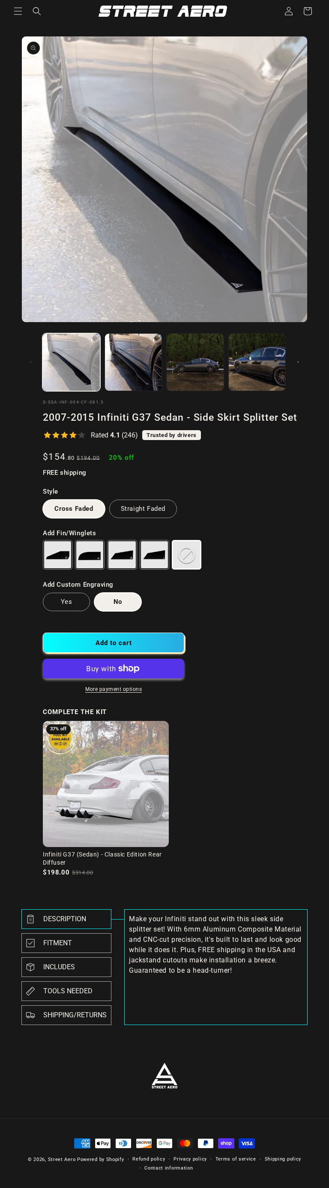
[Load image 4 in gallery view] (257, 362)
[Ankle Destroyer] (122, 555)
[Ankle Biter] (57, 555)
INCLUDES (59, 967)
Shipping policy (283, 1159)
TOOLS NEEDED (68, 991)
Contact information (168, 1168)
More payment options (113, 689)
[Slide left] (30, 362)
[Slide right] (298, 362)
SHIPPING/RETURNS (75, 1015)
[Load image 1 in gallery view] (71, 362)
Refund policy (148, 1159)
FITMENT (57, 943)
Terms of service (235, 1159)
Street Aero (62, 1159)
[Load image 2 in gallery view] (133, 362)
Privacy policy (190, 1159)
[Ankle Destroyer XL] (154, 555)
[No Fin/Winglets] (186, 555)
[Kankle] (90, 555)
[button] (18, 11)
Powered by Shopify (100, 1159)
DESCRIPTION (64, 919)
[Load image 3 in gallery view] (195, 362)
